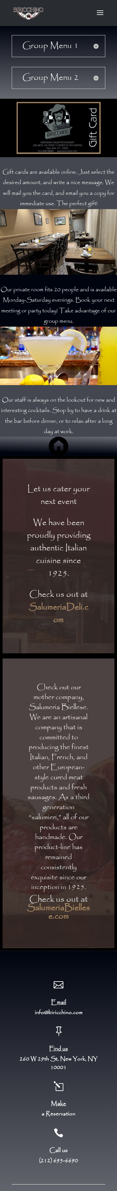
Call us (58, 1150)
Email (58, 1002)
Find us (58, 1048)
